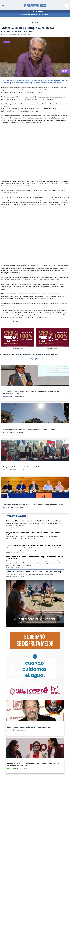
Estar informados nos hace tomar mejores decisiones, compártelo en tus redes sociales (29, 354)
